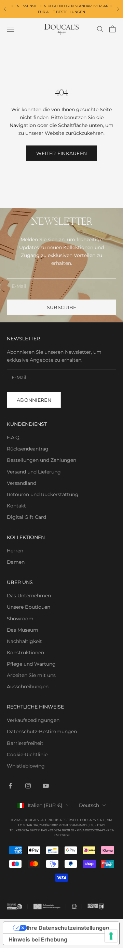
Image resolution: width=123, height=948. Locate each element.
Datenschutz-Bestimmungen (42, 731)
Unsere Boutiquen (28, 607)
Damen (16, 562)
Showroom (20, 619)
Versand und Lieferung (34, 472)
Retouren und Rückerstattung (43, 494)
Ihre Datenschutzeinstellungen (68, 927)
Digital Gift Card (26, 517)
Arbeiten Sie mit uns (31, 675)
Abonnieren (34, 400)
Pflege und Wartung (31, 664)
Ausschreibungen (28, 686)
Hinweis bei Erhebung (38, 939)
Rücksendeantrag (28, 449)
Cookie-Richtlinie (27, 754)
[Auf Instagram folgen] (28, 785)
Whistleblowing (26, 766)
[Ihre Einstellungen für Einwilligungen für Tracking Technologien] (111, 936)
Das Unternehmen (29, 596)
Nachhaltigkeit (24, 641)
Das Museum (22, 630)
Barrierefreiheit (25, 743)
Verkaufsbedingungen (33, 720)
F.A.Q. (13, 437)
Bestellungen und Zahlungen (41, 460)
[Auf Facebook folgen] (10, 785)
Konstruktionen (25, 652)
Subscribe (62, 307)
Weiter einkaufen (61, 153)
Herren (15, 551)
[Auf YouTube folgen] (45, 785)
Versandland (21, 483)
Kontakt (16, 506)
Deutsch (89, 805)
